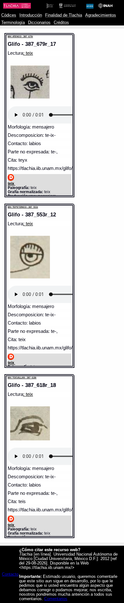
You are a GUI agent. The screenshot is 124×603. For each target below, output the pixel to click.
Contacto (10, 574)
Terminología (13, 22)
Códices (8, 15)
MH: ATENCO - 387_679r (20, 36)
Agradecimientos (100, 15)
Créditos (61, 22)
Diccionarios (39, 22)
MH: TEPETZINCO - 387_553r (23, 207)
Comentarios (55, 599)
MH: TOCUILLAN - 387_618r (22, 377)
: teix (28, 53)
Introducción (30, 15)
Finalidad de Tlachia (63, 15)
